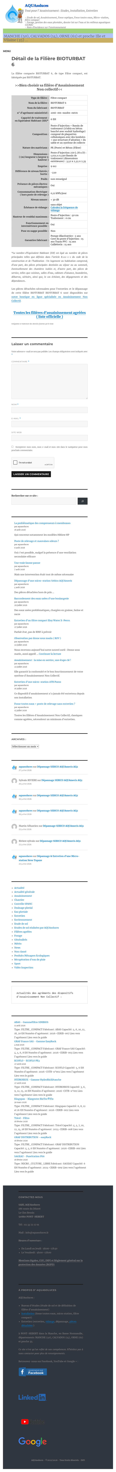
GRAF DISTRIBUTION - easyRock (32, 1137)
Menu (7, 51)
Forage (18, 935)
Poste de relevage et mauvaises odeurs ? (36, 541)
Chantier (19, 899)
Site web (16, 432)
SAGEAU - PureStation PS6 (29, 1156)
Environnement (23, 919)
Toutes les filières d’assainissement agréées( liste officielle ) (49, 315)
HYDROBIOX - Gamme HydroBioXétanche (37, 1079)
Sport (17, 963)
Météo (18, 943)
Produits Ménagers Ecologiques (32, 955)
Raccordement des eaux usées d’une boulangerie (41, 598)
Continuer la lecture (50, 653)
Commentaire (20, 361)
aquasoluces (25, 766)
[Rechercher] (83, 501)
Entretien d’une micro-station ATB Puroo (37, 681)
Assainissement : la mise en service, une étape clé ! (42, 660)
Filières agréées (23, 931)
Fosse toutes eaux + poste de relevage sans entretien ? (44, 703)
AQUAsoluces (36, 5)
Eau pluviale (21, 911)
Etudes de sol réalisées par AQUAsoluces (36, 927)
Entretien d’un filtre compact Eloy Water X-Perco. (42, 620)
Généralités (20, 939)
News (17, 947)
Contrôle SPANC (23, 903)
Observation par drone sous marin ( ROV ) (37, 638)
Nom (15, 404)
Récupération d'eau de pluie (29, 959)
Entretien (19, 915)
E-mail (16, 418)
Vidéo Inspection (23, 967)
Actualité (19, 887)
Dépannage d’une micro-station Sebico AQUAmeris (43, 580)
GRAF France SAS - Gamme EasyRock (35, 1041)
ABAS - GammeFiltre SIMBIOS (31, 1022)
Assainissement (23, 895)
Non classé (20, 951)
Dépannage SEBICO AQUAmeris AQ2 (57, 766)
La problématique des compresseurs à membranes (42, 523)
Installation (28, 1313)
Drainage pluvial (23, 907)
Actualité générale (24, 891)
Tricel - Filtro (21, 1118)
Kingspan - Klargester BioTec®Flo (33, 1098)
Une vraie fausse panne (27, 562)
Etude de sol (21, 923)
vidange (50, 1321)
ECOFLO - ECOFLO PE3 (27, 1060)
